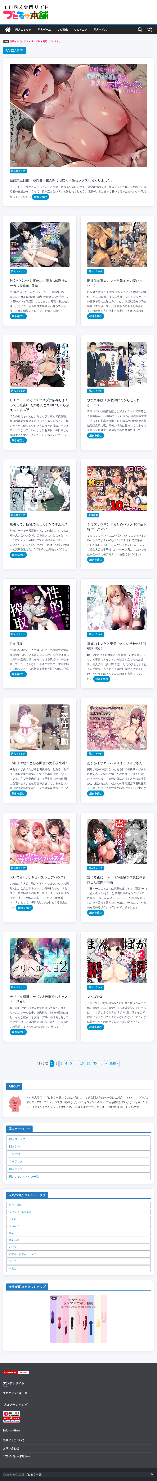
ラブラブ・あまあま (20, 1211)
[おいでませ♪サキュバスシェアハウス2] (40, 841)
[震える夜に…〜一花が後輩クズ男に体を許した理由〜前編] (117, 841)
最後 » (114, 1063)
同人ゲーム (44, 29)
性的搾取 (16, 644)
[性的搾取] (40, 607)
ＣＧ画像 (62, 29)
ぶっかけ (14, 1226)
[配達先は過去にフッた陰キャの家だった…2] (117, 245)
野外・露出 (15, 1204)
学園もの (14, 1240)
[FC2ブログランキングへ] (11, 1419)
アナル (12, 1218)
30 (95, 1063)
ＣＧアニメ (80, 29)
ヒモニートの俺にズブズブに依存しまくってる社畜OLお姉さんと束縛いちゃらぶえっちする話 (39, 405)
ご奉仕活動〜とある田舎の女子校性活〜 (39, 763)
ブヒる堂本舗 (33, 1474)
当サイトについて (14, 1440)
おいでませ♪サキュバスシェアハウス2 (37, 877)
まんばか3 (94, 997)
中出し (12, 1268)
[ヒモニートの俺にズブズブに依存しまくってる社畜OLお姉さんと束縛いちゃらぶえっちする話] (40, 364)
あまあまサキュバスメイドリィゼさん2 (115, 763)
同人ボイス (100, 29)
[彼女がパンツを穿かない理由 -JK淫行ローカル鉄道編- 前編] (40, 245)
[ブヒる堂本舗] (7, 29)
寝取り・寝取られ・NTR (22, 1254)
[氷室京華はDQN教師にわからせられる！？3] (117, 364)
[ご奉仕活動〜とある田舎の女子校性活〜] (40, 727)
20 (88, 1063)
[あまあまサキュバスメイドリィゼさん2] (117, 727)
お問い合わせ (11, 1448)
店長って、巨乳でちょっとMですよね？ (39, 524)
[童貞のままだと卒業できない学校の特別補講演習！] (117, 607)
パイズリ (14, 1247)
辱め (11, 1233)
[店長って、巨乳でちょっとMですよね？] (40, 488)
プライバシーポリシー (16, 1456)
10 (82, 1063)
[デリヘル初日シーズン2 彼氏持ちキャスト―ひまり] (40, 960)
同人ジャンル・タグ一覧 (24, 1176)
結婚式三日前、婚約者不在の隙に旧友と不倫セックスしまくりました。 (62, 180)
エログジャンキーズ (15, 1393)
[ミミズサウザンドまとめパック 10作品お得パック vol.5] (117, 488)
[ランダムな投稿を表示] (149, 29)
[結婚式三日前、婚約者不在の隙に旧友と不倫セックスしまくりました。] (78, 115)
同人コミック (23, 29)
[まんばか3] (117, 960)
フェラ (12, 1261)
